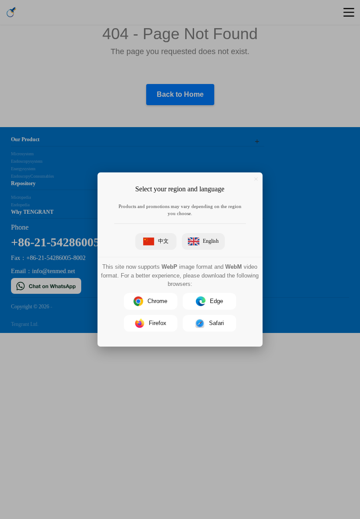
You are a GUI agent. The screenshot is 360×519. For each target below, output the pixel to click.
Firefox (157, 323)
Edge (216, 301)
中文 (163, 241)
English (211, 241)
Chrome (157, 301)
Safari (216, 323)
